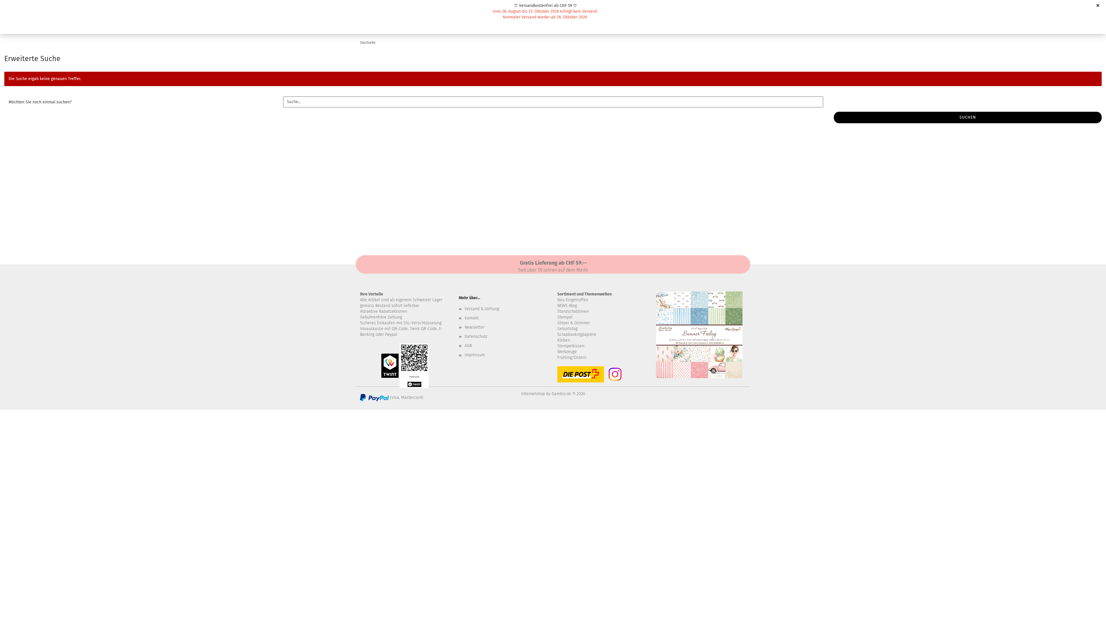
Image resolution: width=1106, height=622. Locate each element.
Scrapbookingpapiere (576, 334)
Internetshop (533, 393)
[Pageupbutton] (1090, 613)
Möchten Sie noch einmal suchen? (40, 102)
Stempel (565, 317)
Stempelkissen (570, 346)
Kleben (563, 340)
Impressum (475, 354)
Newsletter (474, 327)
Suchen (967, 117)
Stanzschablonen (573, 311)
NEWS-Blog (567, 305)
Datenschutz (476, 336)
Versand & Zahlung (482, 308)
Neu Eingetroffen (572, 299)
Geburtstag (567, 328)
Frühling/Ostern (571, 357)
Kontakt (472, 318)
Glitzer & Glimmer (573, 323)
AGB (468, 345)
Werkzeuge (567, 351)
